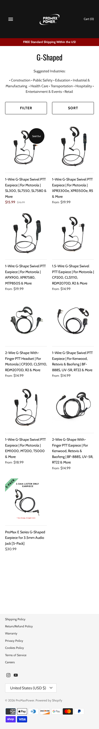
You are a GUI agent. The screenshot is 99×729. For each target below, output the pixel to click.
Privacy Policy (14, 641)
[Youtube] (16, 675)
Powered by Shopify (49, 700)
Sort (73, 108)
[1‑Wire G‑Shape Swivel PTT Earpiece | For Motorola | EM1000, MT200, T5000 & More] (26, 407)
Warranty (11, 633)
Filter (26, 108)
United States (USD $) (28, 688)
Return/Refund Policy (19, 626)
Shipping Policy (15, 619)
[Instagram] (8, 675)
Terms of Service (15, 655)
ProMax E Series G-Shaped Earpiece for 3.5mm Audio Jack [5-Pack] (25, 538)
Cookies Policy (14, 648)
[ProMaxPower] (49, 19)
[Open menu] (10, 19)
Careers (10, 662)
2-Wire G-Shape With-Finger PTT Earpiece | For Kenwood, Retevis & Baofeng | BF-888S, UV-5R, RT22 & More (72, 451)
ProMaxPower (25, 700)
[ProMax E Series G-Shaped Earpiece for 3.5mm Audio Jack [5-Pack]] (26, 499)
